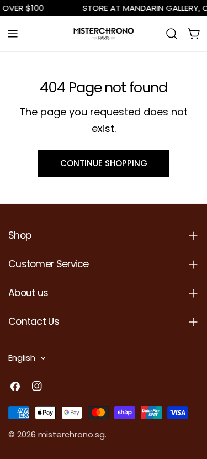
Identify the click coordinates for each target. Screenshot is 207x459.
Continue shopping (103, 163)
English (21, 357)
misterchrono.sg (71, 434)
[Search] (172, 34)
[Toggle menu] (13, 34)
